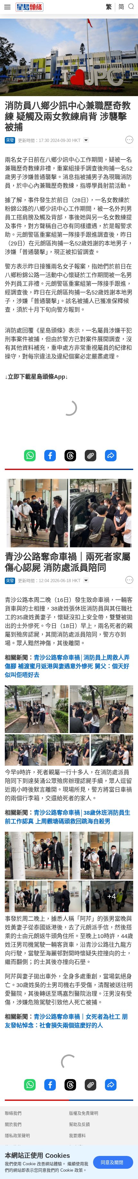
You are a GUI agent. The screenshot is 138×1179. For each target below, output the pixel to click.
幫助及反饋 (79, 1124)
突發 (10, 140)
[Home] (29, 7)
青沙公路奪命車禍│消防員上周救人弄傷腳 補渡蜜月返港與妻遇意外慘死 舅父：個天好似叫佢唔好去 (67, 666)
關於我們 (13, 1124)
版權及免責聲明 (83, 1113)
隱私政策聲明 (17, 1135)
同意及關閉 (112, 1162)
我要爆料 (77, 1135)
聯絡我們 (13, 1113)
